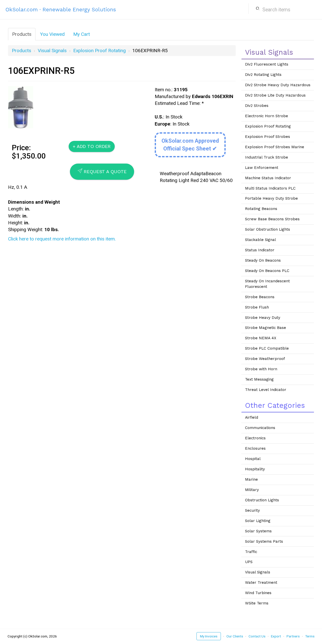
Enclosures (255, 448)
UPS (249, 562)
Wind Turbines (258, 593)
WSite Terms (256, 603)
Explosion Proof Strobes (267, 136)
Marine (251, 479)
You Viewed (52, 34)
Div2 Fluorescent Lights (266, 64)
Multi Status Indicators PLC (270, 188)
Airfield (251, 417)
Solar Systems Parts (264, 541)
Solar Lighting (257, 520)
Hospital (253, 458)
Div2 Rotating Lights (263, 74)
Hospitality (255, 469)
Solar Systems (258, 531)
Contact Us (257, 636)
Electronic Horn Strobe (266, 116)
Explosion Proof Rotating (99, 50)
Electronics (255, 438)
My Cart (81, 34)
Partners (293, 636)
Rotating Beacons (261, 208)
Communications (260, 427)
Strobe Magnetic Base (265, 327)
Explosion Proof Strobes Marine (274, 147)
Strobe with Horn (261, 369)
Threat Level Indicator (265, 389)
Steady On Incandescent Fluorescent (267, 284)
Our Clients (234, 636)
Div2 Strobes (256, 105)
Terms (309, 636)
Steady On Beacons (263, 260)
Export (276, 636)
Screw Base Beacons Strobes (272, 219)
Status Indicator (259, 250)
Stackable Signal (260, 239)
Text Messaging (259, 379)
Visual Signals (52, 50)
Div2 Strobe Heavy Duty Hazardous (277, 85)
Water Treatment (261, 582)
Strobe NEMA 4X (260, 338)
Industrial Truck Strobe (266, 157)
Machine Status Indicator (268, 178)
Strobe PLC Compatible (267, 348)
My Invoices (208, 636)
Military (252, 489)
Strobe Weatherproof (265, 358)
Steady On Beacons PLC (267, 270)
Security (252, 510)
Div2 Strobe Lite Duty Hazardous (275, 95)
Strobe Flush (257, 307)
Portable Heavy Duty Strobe (271, 198)
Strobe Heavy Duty (262, 317)
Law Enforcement (261, 167)
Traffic (251, 551)
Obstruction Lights (262, 500)
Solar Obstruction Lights (267, 229)
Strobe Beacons (259, 297)
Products (21, 34)
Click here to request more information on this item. (62, 239)
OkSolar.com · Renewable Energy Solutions (61, 9)
